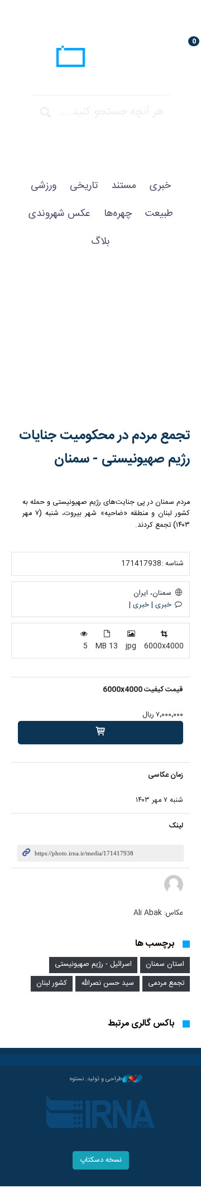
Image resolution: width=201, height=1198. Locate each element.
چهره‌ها (118, 213)
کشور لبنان (51, 983)
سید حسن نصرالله (107, 983)
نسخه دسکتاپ (101, 1160)
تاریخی (84, 185)
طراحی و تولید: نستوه (96, 1079)
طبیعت (159, 213)
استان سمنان (165, 964)
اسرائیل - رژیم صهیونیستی (93, 964)
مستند (123, 185)
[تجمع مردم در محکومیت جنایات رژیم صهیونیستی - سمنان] (100, 349)
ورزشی (43, 185)
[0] (100, 732)
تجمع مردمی (166, 983)
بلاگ (100, 241)
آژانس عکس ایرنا (100, 58)
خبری (160, 185)
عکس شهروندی (59, 213)
